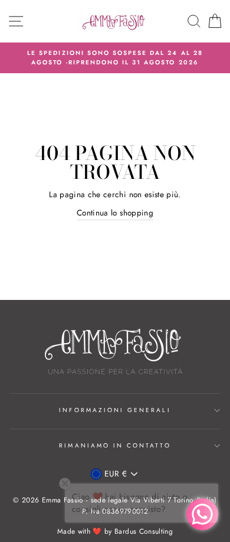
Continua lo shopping (115, 212)
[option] (115, 58)
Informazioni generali (114, 410)
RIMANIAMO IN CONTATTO (114, 445)
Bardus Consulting (143, 531)
